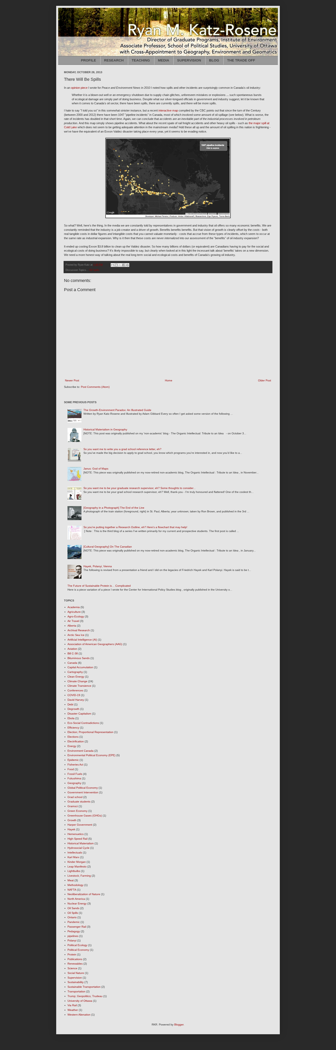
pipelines (72, 936)
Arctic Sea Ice (75, 634)
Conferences (75, 690)
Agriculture (74, 611)
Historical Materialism (80, 843)
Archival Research (78, 630)
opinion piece (79, 87)
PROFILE (88, 60)
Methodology (75, 885)
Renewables (75, 963)
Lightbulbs (73, 871)
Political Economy (78, 949)
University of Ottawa (79, 1000)
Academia (73, 607)
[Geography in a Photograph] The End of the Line (113, 507)
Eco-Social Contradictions (83, 722)
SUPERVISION (189, 60)
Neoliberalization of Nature (83, 894)
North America (76, 898)
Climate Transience (79, 685)
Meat (70, 880)
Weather (72, 1009)
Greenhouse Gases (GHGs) (84, 815)
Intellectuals (74, 852)
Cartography (75, 671)
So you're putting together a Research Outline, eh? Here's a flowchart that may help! (135, 527)
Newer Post (72, 380)
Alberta (71, 625)
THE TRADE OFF (241, 60)
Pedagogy (73, 931)
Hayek (71, 829)
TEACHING (141, 60)
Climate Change (77, 681)
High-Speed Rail (77, 838)
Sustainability (75, 982)
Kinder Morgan (76, 861)
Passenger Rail (76, 926)
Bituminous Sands (78, 658)
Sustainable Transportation (84, 986)
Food (70, 769)
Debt (70, 704)
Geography (74, 783)
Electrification (75, 741)
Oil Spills (94, 270)
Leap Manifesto (77, 866)
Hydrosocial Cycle (78, 847)
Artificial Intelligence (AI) (82, 639)
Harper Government (79, 824)
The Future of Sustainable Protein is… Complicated (99, 585)
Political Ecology (77, 945)
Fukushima (74, 778)
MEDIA (163, 60)
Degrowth (73, 708)
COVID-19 (73, 695)
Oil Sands (73, 908)
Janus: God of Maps (95, 468)
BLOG (214, 60)
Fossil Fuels (74, 773)
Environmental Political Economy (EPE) (91, 755)
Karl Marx (73, 857)
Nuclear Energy (77, 903)
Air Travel (73, 620)
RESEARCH (114, 60)
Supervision (74, 977)
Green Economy (77, 810)
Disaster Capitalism (79, 713)
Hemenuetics (75, 834)
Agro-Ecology (75, 616)
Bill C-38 (72, 653)
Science (72, 968)
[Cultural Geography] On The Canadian (107, 546)
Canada (72, 662)
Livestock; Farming (79, 875)
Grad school (74, 797)
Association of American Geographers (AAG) (94, 644)
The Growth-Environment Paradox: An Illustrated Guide (117, 410)
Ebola (70, 718)
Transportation (76, 991)
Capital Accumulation (80, 667)
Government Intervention (82, 792)
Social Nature (75, 972)
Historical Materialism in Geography (105, 429)
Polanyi (71, 940)
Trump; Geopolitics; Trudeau (84, 996)
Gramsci (72, 806)
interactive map (168, 110)
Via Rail (72, 1005)
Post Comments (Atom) (95, 386)
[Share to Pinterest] (127, 265)
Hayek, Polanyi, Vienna (97, 566)
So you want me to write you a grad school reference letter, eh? (122, 449)
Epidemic (73, 759)
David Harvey (75, 699)
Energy (71, 746)
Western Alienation (78, 1014)
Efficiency (73, 727)
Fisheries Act (75, 764)
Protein (71, 954)
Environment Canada (80, 750)
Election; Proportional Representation (90, 732)
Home (168, 380)
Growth (71, 820)
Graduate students (78, 801)
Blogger (179, 1024)
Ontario (72, 917)
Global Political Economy (82, 787)
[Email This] (113, 265)
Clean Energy (75, 676)
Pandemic (73, 922)
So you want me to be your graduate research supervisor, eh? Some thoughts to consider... (139, 488)
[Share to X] (120, 265)
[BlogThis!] (116, 265)
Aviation (72, 648)
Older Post (264, 380)
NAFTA (71, 889)
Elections (73, 736)
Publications (74, 959)
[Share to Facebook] (124, 265)
